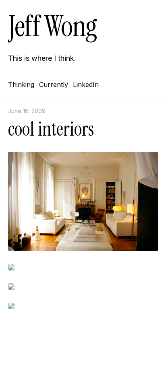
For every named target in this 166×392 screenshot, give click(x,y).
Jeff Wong (52, 26)
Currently (53, 84)
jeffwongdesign (83, 374)
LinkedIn (86, 84)
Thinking (21, 84)
